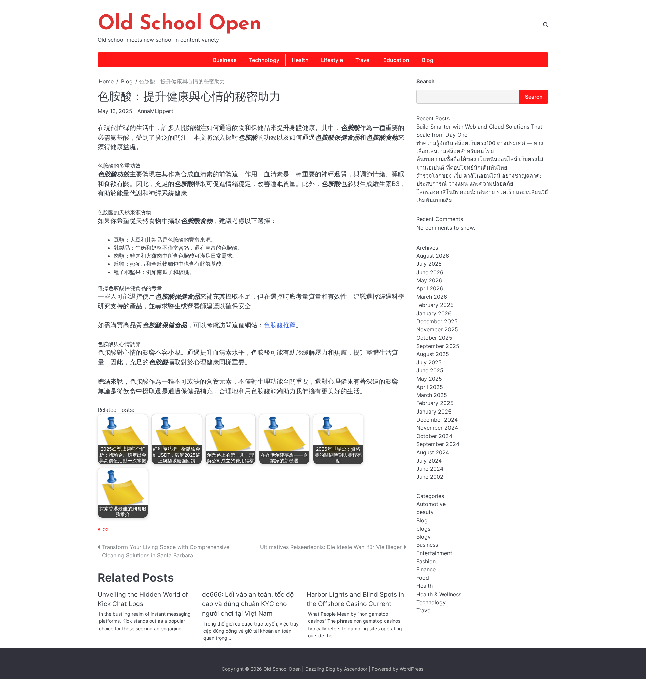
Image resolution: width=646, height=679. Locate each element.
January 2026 (434, 313)
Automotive (431, 504)
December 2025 (437, 321)
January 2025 (434, 411)
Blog (427, 60)
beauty (425, 512)
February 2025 (435, 403)
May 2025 (429, 379)
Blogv (423, 537)
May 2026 (429, 280)
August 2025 (432, 354)
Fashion (426, 561)
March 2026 (431, 297)
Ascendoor (355, 669)
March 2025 (431, 395)
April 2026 (429, 288)
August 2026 (432, 256)
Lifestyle (332, 60)
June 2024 (429, 469)
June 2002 (429, 477)
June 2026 (429, 272)
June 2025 (429, 370)
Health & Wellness (438, 594)
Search (425, 81)
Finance (426, 569)
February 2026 (435, 305)
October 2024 (434, 436)
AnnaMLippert (155, 111)
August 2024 (432, 452)
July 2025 (429, 362)
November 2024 (437, 428)
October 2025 (434, 337)
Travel (363, 60)
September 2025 (437, 346)
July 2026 (429, 264)
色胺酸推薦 (280, 325)
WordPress (411, 669)
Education (396, 60)
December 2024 (437, 420)
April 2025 (429, 387)
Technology (264, 60)
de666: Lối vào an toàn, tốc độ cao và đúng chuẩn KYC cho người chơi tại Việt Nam (248, 604)
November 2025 (437, 329)
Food (422, 578)
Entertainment (434, 553)
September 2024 (437, 444)
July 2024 (429, 460)
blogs (423, 528)
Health (300, 60)
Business (225, 60)
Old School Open (179, 24)
